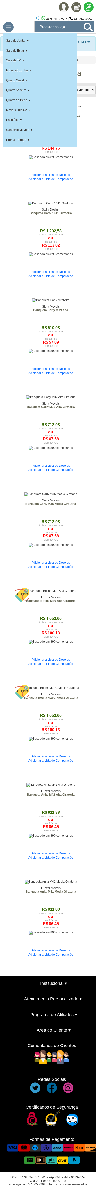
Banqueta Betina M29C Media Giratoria (51, 697)
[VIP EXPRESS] (72, 1124)
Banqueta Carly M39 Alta (50, 310)
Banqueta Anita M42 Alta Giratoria (51, 794)
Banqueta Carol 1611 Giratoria (51, 213)
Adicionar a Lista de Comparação (50, 179)
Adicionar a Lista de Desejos (51, 175)
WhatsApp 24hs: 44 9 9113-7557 (64, 1177)
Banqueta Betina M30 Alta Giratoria (51, 601)
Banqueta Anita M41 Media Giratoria (51, 891)
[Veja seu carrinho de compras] (76, 11)
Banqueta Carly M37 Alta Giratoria (51, 407)
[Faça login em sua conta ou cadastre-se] (64, 11)
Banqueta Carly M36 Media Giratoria (50, 504)
